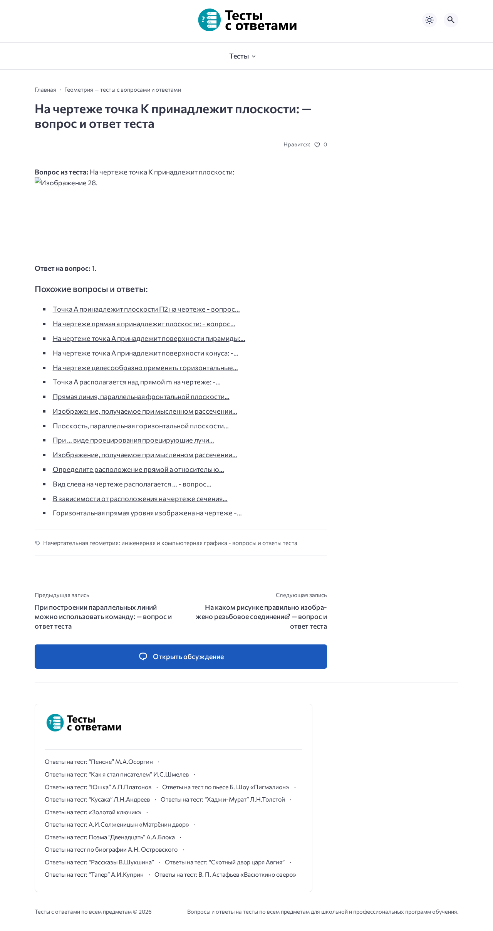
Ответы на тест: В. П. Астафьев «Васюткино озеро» (225, 874)
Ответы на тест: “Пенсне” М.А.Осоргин (99, 761)
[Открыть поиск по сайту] (451, 20)
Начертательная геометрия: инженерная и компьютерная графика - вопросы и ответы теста (170, 542)
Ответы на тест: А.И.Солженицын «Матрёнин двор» (117, 824)
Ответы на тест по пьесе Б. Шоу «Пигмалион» (225, 786)
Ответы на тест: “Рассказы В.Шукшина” (99, 862)
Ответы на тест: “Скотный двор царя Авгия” (225, 862)
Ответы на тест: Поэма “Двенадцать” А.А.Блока (110, 836)
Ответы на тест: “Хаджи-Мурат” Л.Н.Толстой (223, 799)
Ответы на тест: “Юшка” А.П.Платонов (98, 786)
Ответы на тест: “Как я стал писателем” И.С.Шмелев (117, 774)
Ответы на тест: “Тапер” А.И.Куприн (94, 874)
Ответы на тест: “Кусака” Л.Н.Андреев (97, 799)
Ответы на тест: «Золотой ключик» (93, 811)
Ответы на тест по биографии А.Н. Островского (111, 849)
